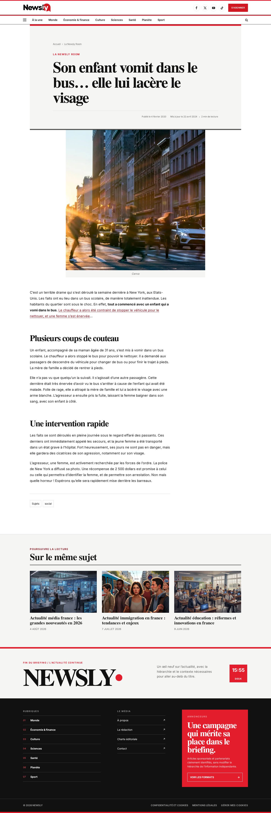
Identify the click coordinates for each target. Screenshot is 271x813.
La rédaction (141, 729)
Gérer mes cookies (234, 805)
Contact (141, 748)
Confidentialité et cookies (169, 805)
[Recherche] (246, 20)
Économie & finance (76, 19)
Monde (53, 19)
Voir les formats (215, 777)
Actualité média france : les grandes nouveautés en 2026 (56, 620)
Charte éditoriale (141, 739)
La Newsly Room (73, 44)
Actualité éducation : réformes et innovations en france (205, 620)
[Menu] (24, 20)
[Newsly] (37, 7)
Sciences (117, 19)
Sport (161, 19)
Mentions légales (204, 805)
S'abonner (238, 7)
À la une (37, 19)
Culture (100, 19)
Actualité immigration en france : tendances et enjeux (133, 620)
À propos (141, 720)
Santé (132, 19)
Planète (147, 19)
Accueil (57, 44)
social (48, 503)
